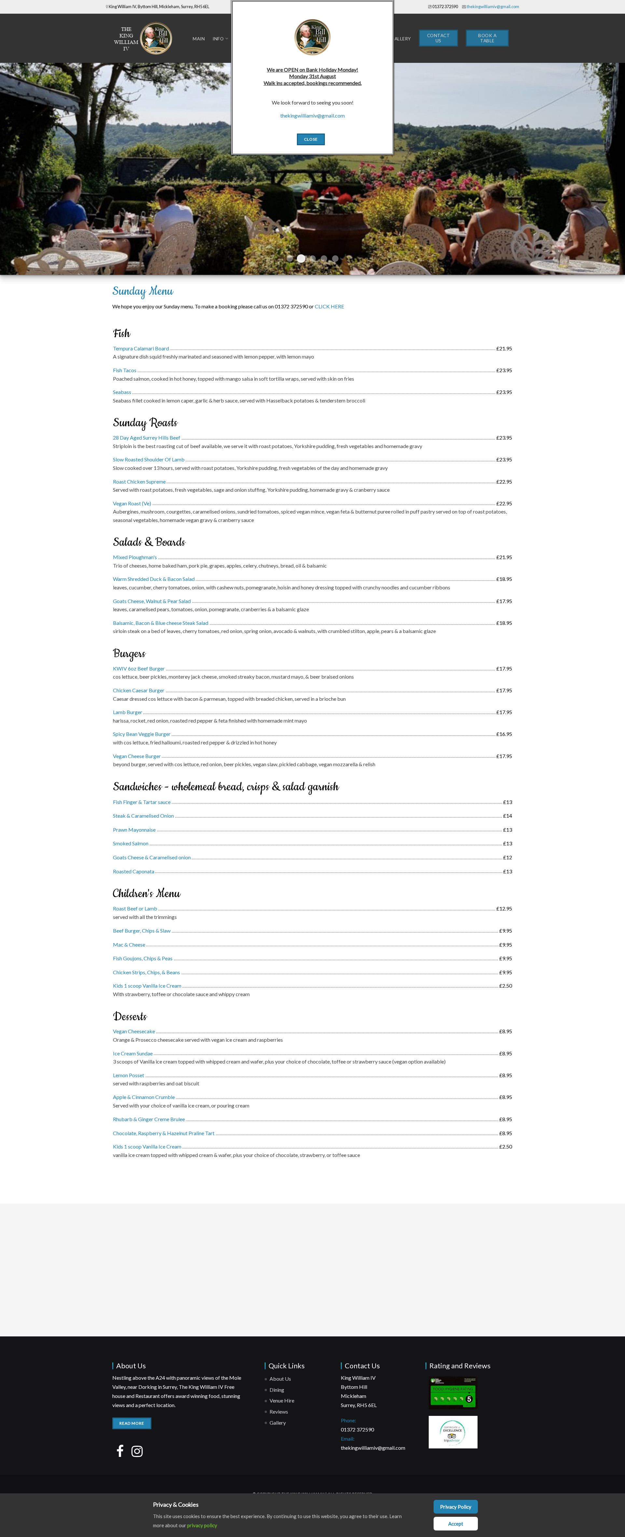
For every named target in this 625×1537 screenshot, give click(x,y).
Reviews (279, 1411)
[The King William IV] (145, 38)
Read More (131, 1423)
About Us (280, 1378)
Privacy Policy (455, 1507)
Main (199, 38)
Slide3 (312, 258)
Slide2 (301, 258)
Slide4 (324, 258)
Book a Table (487, 38)
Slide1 (289, 258)
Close (311, 139)
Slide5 (335, 258)
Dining (277, 1390)
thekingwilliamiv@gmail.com (493, 6)
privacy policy (202, 1525)
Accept (455, 1524)
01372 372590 (445, 6)
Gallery (401, 38)
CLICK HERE (329, 306)
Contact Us (438, 38)
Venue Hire (282, 1400)
